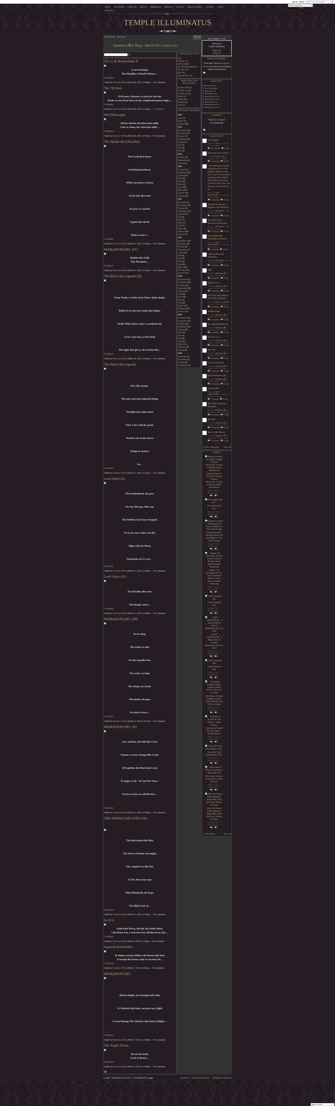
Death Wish (183, 99)
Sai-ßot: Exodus (184, 93)
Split (180, 58)
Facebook (217, 107)
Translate (307, 8)
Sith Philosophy (114, 115)
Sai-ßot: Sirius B (184, 87)
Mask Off (182, 96)
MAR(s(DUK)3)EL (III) (121, 619)
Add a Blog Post (212, 447)
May (180, 151)
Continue (108, 77)
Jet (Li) (109, 920)
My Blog (121, 37)
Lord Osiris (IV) (115, 576)
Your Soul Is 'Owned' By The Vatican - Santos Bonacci (214, 731)
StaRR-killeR (183, 64)
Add (198, 37)
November (182, 133)
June (180, 148)
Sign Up (295, 2)
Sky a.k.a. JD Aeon (222, 302)
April (180, 118)
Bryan (217, 144)
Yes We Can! (183, 69)
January (181, 124)
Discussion (217, 99)
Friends (213, 91)
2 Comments (158, 109)
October (181, 136)
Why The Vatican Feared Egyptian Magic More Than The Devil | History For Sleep (214, 813)
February (181, 193)
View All (227, 447)
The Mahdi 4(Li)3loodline (122, 142)
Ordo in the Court (185, 75)
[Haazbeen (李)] (107, 50)
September (182, 139)
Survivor (181, 105)
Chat (216, 102)
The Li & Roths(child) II (121, 61)
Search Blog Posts (129, 55)
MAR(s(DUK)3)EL (117, 974)
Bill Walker (219, 211)
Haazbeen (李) (119, 82)
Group (217, 96)
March (180, 121)
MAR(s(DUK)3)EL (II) (120, 727)
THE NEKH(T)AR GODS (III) (125, 818)
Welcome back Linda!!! (219, 153)
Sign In (301, 2)
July (179, 145)
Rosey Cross (219, 156)
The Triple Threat (116, 1045)
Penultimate (183, 102)
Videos (218, 104)
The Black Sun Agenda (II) (123, 276)
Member (213, 85)
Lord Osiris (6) (114, 479)
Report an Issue (201, 1078)
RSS (105, 1072)
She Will (181, 72)
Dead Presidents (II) (217, 375)
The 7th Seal (112, 88)
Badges (184, 1078)
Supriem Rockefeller (118, 947)
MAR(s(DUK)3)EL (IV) (121, 249)
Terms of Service (222, 1078)
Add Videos (210, 834)
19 (215, 148)
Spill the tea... (183, 61)
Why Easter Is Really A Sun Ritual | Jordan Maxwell (214, 779)
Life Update (213, 140)
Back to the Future (216, 432)
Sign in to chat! (316, 1104)
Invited (207, 88)
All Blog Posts (109, 37)
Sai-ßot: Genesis (184, 90)
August (181, 142)
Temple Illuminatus (167, 22)
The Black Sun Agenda (120, 364)
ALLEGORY (213, 388)
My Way (212, 419)
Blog (215, 93)
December (182, 130)
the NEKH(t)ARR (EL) (188, 67)
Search (332, 2)
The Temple (219, 119)
